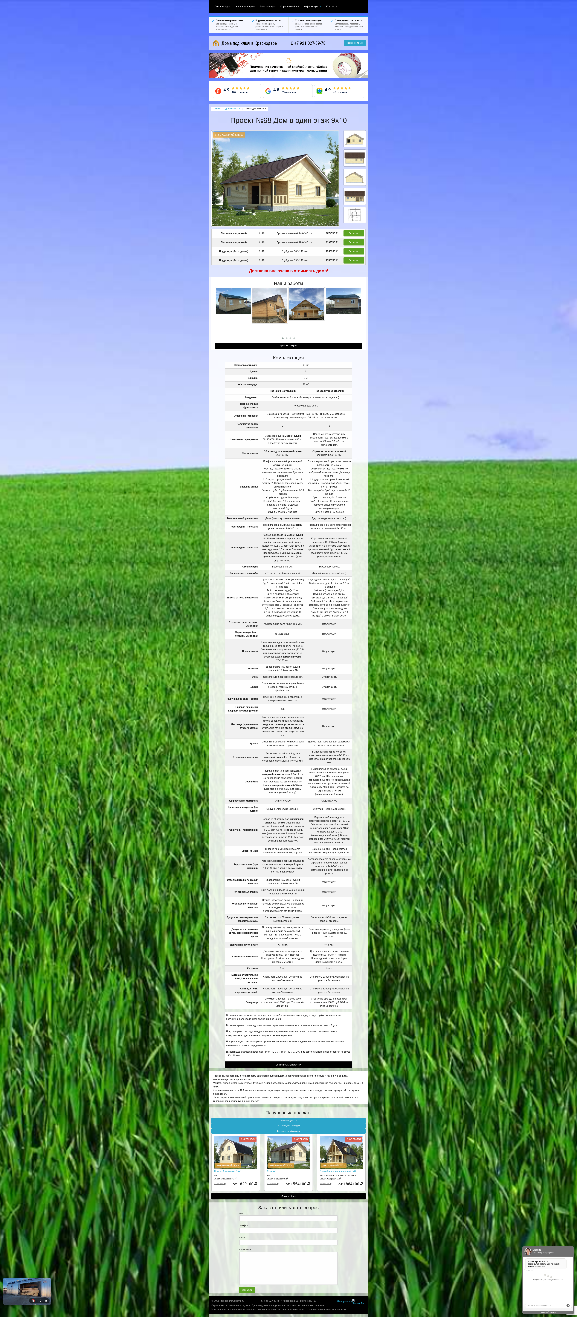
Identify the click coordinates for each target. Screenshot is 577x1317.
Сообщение (245, 1249)
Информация (311, 6)
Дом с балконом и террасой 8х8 (338, 1171)
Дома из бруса (223, 6)
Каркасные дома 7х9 (289, 1121)
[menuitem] (223, 6)
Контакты (331, 6)
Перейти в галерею (288, 345)
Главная (217, 109)
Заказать (353, 233)
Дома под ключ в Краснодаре (248, 43)
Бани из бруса (268, 6)
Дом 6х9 (271, 1171)
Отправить (247, 1290)
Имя (241, 1213)
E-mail (242, 1237)
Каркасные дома (245, 6)
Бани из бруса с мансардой (288, 1126)
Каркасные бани (289, 6)
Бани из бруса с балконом (288, 1131)
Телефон (243, 1225)
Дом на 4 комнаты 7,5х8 (227, 1171)
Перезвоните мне (355, 43)
